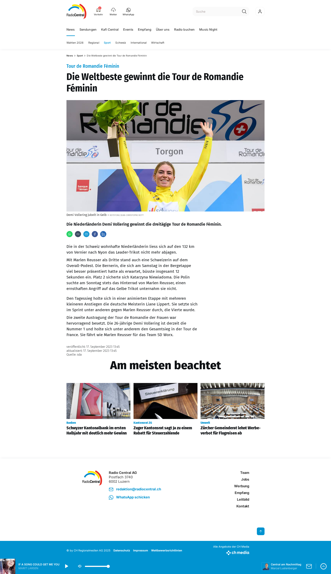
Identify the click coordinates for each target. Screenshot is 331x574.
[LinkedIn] (103, 234)
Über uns (163, 29)
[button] (128, 11)
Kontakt (242, 506)
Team (244, 473)
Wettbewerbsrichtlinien (166, 550)
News (70, 29)
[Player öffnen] (323, 566)
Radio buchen (184, 29)
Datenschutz (121, 550)
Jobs (245, 479)
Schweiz (120, 42)
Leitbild (243, 499)
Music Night (208, 29)
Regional (93, 42)
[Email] (86, 234)
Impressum (140, 550)
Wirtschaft (157, 42)
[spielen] (66, 566)
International (139, 42)
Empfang (144, 29)
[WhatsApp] (69, 234)
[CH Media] (231, 552)
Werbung (241, 486)
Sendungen (88, 29)
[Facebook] (95, 234)
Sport (107, 42)
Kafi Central (110, 29)
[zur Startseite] (76, 11)
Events (128, 29)
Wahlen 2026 (75, 42)
